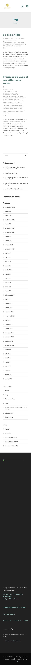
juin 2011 (7, 358)
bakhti (17, 93)
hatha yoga (20, 42)
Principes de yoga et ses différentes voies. (15, 80)
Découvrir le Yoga (11, 41)
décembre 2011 (9, 333)
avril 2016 (8, 262)
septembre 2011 (9, 345)
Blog (6, 395)
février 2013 (8, 303)
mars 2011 (8, 370)
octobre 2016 (9, 245)
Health (7, 403)
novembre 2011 (9, 337)
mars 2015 (8, 287)
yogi (4, 113)
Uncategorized (9, 413)
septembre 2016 (9, 249)
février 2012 (8, 324)
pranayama (12, 107)
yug (7, 113)
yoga (14, 111)
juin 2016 (7, 253)
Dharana (17, 99)
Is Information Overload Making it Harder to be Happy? (16, 178)
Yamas (10, 111)
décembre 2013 (9, 295)
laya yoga (6, 105)
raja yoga (6, 108)
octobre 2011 (9, 341)
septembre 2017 (9, 232)
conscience (6, 94)
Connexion (8, 433)
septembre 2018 (9, 228)
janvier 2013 (8, 308)
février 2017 (8, 236)
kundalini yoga (13, 44)
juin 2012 (7, 320)
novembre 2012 (9, 316)
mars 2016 (8, 266)
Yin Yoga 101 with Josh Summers (14, 189)
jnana (4, 102)
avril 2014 (8, 291)
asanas (12, 93)
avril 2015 (8, 282)
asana (7, 93)
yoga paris (19, 111)
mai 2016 (7, 257)
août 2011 (8, 349)
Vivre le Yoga (9, 417)
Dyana (13, 100)
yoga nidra (17, 45)
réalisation (13, 108)
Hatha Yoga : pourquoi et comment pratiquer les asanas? (15, 168)
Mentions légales (9, 614)
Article (7, 391)
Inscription (8, 429)
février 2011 (8, 375)
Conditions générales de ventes (14, 607)
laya (21, 104)
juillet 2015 (8, 274)
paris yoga (18, 105)
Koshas (5, 44)
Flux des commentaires (11, 442)
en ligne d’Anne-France (11, 599)
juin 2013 (7, 299)
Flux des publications (11, 437)
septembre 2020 (10, 207)
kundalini (6, 104)
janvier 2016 (8, 270)
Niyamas (12, 105)
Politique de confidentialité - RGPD (15, 621)
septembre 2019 (9, 220)
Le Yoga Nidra (12, 35)
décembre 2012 (9, 312)
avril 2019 (8, 224)
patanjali (6, 107)
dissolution (7, 100)
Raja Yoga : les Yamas (11, 173)
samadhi (5, 110)
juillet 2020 (8, 215)
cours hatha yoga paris (10, 97)
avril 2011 (7, 366)
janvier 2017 (8, 241)
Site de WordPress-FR (11, 446)
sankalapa (10, 45)
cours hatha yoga (17, 96)
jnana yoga (10, 102)
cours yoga (22, 97)
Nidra (4, 45)
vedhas (5, 111)
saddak (20, 108)
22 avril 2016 (9, 38)
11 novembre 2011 (10, 87)
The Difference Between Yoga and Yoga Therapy (16, 184)
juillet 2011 (8, 354)
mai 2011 (7, 362)
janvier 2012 (8, 329)
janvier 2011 (8, 379)
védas (22, 110)
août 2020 (8, 211)
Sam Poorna (21, 38)
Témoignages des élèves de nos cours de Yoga (16, 408)
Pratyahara (20, 107)
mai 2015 (7, 278)
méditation (21, 44)
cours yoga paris (10, 42)
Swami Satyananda (14, 110)
